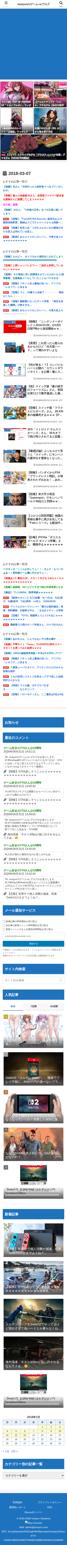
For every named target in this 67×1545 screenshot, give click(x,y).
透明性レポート (17, 1507)
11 (7, 1435)
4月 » (14, 1451)
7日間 (33, 1006)
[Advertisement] (33, 46)
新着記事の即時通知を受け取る (21, 921)
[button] (61, 980)
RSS (49, 1507)
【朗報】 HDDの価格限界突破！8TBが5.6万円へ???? (32, 653)
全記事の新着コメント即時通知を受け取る (27, 925)
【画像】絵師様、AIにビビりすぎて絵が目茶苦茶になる (33, 587)
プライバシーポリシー (50, 1502)
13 (25, 1435)
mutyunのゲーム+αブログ (33, 4)
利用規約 (17, 1502)
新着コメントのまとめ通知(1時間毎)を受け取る (29, 929)
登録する (33, 943)
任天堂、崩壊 (10, 204)
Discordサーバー (33, 1512)
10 (60, 1431)
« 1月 (6, 1451)
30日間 (54, 1006)
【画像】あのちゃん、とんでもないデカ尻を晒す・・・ (33, 639)
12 (16, 1435)
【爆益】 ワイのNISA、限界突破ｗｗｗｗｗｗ (28, 592)
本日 (13, 1006)
